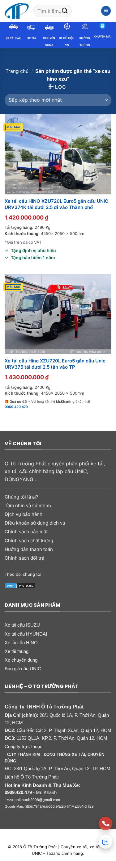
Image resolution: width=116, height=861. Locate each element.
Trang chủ (17, 71)
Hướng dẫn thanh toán (29, 549)
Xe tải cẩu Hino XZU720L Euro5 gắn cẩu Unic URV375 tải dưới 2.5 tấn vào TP (55, 364)
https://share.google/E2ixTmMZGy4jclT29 (59, 806)
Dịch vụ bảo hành (23, 514)
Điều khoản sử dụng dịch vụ (35, 523)
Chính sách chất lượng (29, 541)
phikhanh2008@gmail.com (37, 800)
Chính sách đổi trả (24, 558)
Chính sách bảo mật (26, 532)
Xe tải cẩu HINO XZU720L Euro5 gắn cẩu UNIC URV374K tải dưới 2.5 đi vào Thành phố (56, 204)
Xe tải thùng (16, 651)
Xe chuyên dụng (21, 660)
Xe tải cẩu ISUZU (22, 625)
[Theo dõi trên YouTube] (84, 574)
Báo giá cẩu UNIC (23, 668)
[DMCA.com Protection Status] (20, 585)
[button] (106, 11)
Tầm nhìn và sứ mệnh (28, 505)
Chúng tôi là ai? (21, 497)
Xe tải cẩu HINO (21, 642)
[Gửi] (65, 11)
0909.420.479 (18, 792)
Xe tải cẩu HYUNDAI (26, 634)
